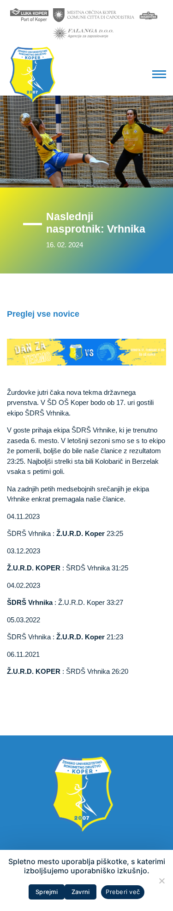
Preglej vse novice (43, 314)
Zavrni (81, 891)
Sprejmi (47, 891)
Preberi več (123, 891)
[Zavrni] (161, 880)
